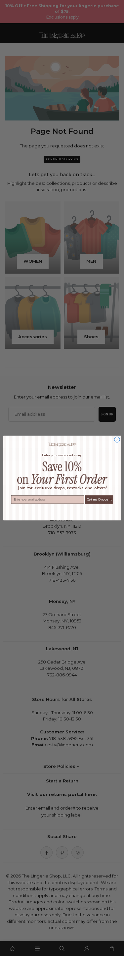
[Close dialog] (117, 440)
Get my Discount (99, 499)
